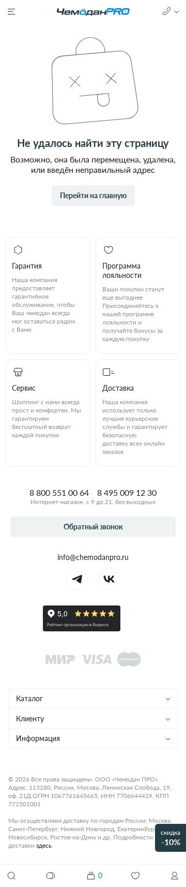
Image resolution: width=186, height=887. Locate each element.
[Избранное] (135, 875)
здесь (44, 845)
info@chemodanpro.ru (93, 557)
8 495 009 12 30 (127, 492)
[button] (174, 875)
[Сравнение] (51, 875)
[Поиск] (11, 875)
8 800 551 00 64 (59, 492)
